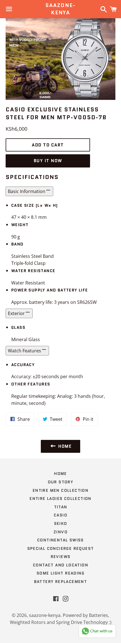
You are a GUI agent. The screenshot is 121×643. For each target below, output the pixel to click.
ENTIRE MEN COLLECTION (60, 490)
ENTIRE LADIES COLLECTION (60, 498)
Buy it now (48, 161)
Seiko (60, 523)
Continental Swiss (60, 540)
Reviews (61, 556)
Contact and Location (60, 565)
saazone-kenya (60, 9)
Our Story (60, 482)
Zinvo (60, 532)
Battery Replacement (60, 581)
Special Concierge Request (60, 548)
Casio (60, 515)
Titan (60, 507)
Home (60, 473)
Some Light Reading (60, 573)
